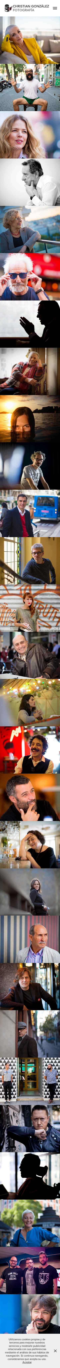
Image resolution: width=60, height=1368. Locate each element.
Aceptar (27, 1362)
